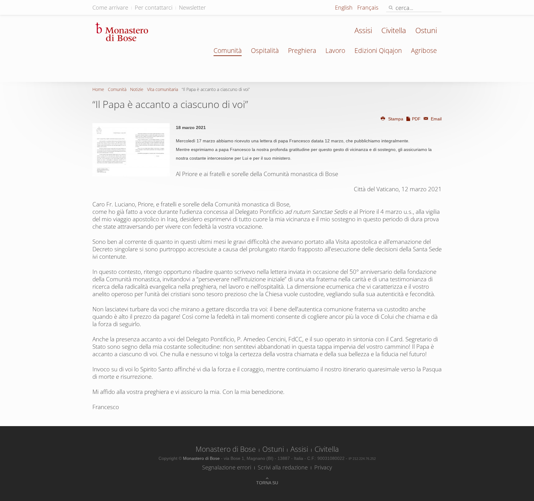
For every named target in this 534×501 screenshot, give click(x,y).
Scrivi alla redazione (283, 467)
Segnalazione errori (226, 467)
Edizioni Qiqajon (378, 50)
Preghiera (302, 50)
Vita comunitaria (162, 89)
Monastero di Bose (226, 449)
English (344, 7)
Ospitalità (265, 50)
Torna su (267, 482)
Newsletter (192, 7)
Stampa (396, 118)
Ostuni (426, 30)
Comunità (228, 50)
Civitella (393, 30)
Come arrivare (110, 7)
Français (367, 7)
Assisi (363, 30)
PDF (416, 118)
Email (436, 118)
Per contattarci (153, 7)
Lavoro (335, 50)
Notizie (136, 89)
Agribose (424, 50)
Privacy (323, 467)
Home (98, 89)
